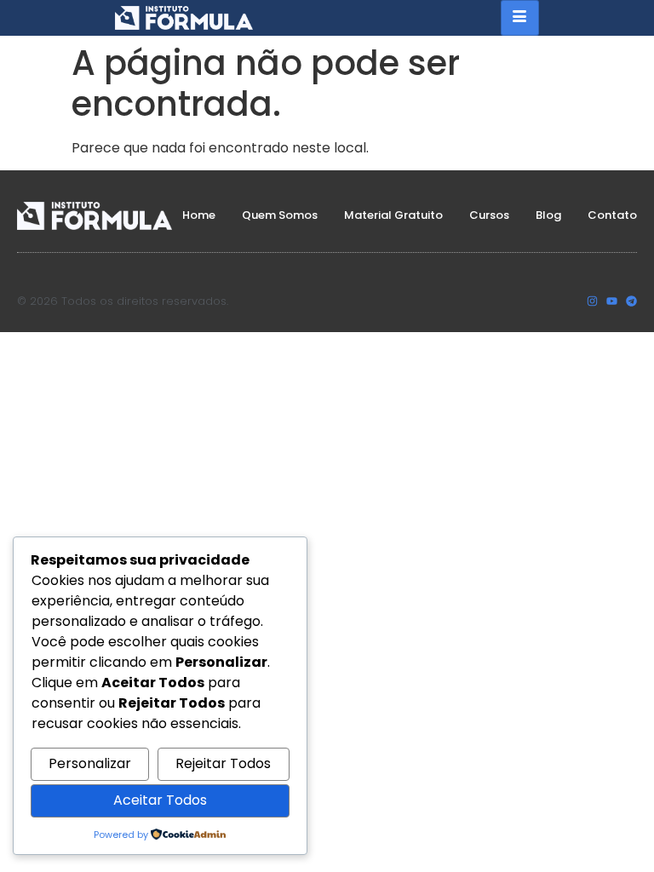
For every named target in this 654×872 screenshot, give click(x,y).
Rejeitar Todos (223, 763)
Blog (548, 215)
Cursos (489, 215)
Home (198, 215)
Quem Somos (280, 215)
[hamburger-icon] (520, 18)
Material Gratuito (393, 215)
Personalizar (90, 763)
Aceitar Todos (160, 800)
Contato (612, 215)
